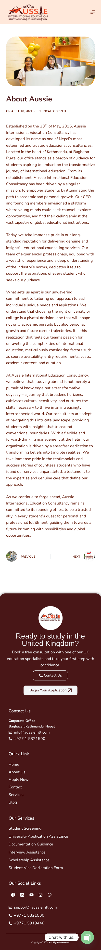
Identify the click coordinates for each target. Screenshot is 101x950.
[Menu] (92, 12)
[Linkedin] (22, 894)
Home (14, 764)
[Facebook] (13, 894)
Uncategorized (53, 111)
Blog (13, 802)
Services (16, 794)
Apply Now (18, 779)
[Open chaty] (87, 937)
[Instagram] (40, 894)
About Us (17, 772)
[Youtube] (31, 894)
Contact (15, 787)
